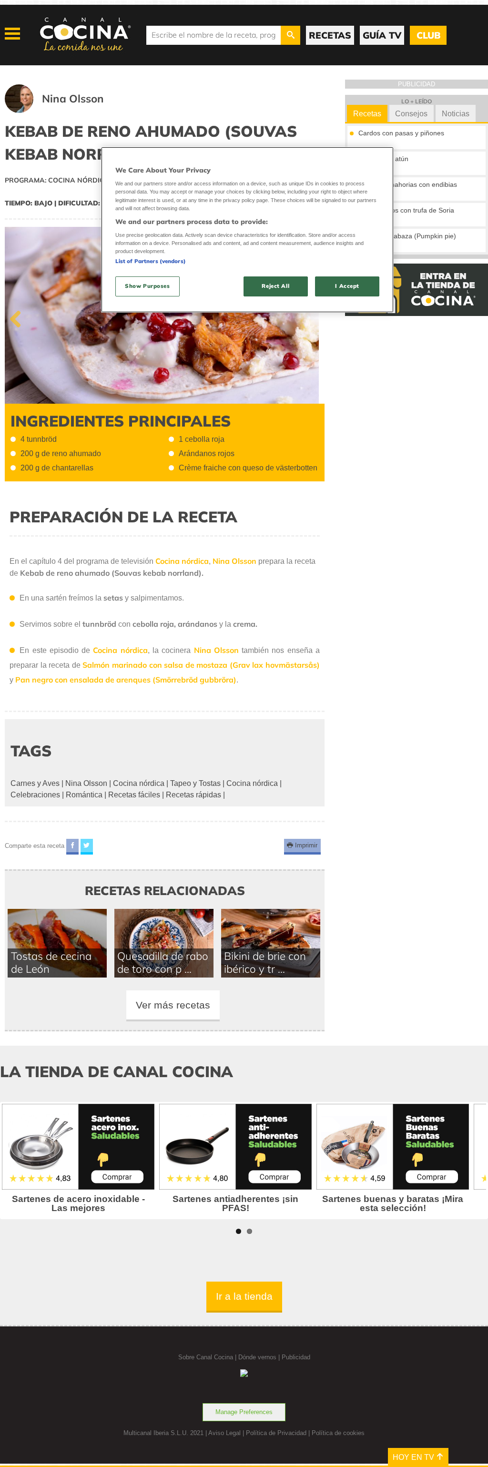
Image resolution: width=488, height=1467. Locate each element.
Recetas (367, 114)
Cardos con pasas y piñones (401, 133)
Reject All (275, 286)
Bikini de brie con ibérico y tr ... (265, 962)
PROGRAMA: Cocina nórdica (57, 180)
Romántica (84, 795)
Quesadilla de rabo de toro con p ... (162, 962)
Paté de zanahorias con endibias (407, 184)
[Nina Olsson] (66, 110)
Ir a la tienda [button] (244, 1296)
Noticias (455, 114)
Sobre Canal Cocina (205, 1357)
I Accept (347, 286)
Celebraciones (35, 795)
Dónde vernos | (260, 1357)
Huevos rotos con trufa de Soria (406, 210)
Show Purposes (147, 286)
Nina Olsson (86, 783)
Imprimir (305, 845)
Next (310, 317)
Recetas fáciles (134, 795)
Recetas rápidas (193, 795)
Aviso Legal (224, 1432)
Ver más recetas (173, 1004)
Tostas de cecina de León (51, 962)
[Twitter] (87, 847)
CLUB (428, 35)
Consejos (411, 114)
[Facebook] (72, 847)
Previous (19, 317)
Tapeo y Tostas (195, 783)
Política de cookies (338, 1432)
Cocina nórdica (138, 783)
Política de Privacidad (276, 1432)
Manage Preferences (244, 1412)
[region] (247, 230)
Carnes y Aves (35, 783)
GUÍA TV (382, 35)
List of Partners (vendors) (150, 261)
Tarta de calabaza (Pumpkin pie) (407, 236)
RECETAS (330, 35)
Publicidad (296, 1357)
